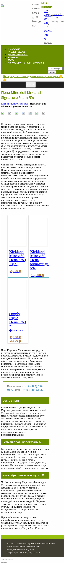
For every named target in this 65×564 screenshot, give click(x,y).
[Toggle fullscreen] (8, 559)
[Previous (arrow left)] (2, 562)
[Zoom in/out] (11, 559)
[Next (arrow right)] (5, 562)
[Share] (5, 559)
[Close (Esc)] (2, 559)
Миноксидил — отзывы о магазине (26, 63)
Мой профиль (47, 4)
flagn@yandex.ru (53, 42)
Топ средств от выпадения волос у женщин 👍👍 (33, 77)
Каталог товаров (19, 103)
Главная (5, 103)
